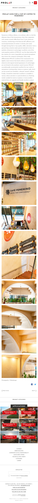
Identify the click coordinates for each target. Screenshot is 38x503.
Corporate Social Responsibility (19, 452)
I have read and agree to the (19, 475)
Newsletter (19, 469)
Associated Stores (19, 454)
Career (19, 460)
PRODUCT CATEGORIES (19, 7)
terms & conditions (24, 475)
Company (19, 448)
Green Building (19, 450)
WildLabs (23, 495)
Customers (19, 458)
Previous (6, 390)
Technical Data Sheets (19, 456)
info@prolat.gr (25, 485)
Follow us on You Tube (19, 491)
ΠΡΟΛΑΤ (6, 3)
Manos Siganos (22, 494)
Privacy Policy (19, 500)
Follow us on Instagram (19, 489)
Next (33, 390)
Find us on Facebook (19, 487)
